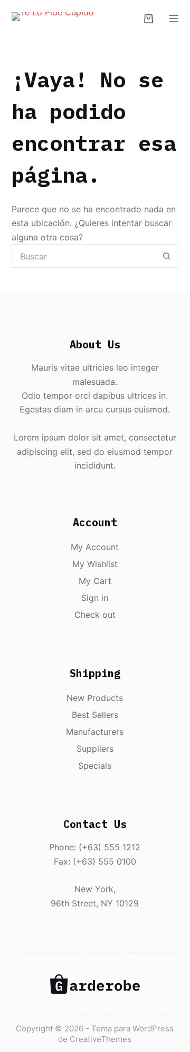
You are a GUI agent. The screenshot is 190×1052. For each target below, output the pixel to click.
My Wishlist (95, 564)
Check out (95, 614)
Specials (94, 765)
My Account (95, 547)
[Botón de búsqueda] (166, 256)
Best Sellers (95, 714)
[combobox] (84, 256)
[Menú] (173, 18)
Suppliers (95, 748)
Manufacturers (95, 731)
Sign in (94, 597)
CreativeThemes (100, 1039)
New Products (94, 698)
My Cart (95, 581)
